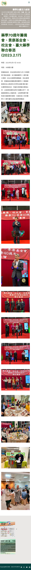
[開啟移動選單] (29, 2)
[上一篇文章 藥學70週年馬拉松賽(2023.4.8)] (7, 529)
